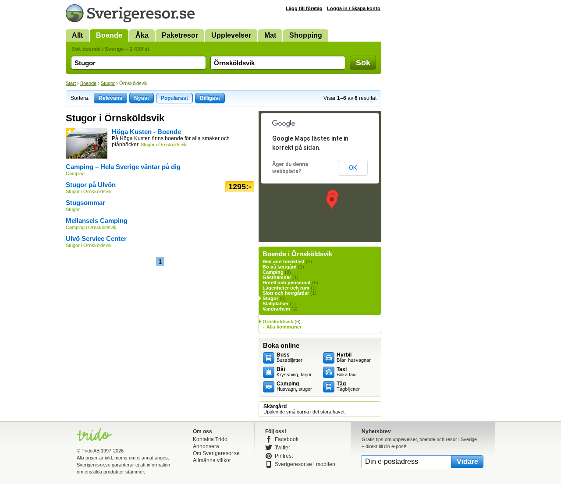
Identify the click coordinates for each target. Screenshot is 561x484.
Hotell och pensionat (287, 282)
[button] (331, 202)
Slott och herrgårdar (286, 293)
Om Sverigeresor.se (216, 453)
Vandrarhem (276, 308)
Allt (77, 35)
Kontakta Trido (210, 439)
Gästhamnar (277, 277)
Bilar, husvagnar (354, 357)
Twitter (282, 448)
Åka (142, 35)
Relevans (110, 98)
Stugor (108, 83)
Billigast (210, 98)
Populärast (174, 98)
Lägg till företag (304, 8)
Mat (270, 35)
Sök (363, 62)
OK (353, 167)
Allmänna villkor (212, 460)
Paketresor (180, 35)
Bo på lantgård (280, 266)
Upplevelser (231, 35)
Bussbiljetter (289, 357)
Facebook (286, 439)
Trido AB (90, 450)
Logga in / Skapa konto (353, 8)
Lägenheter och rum (286, 287)
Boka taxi (346, 372)
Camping (273, 272)
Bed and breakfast (284, 261)
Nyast (141, 98)
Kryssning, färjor (294, 372)
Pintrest (284, 456)
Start (71, 83)
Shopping (305, 35)
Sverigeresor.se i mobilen (305, 464)
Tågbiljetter (348, 386)
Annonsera (206, 446)
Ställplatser (275, 303)
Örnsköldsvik (278, 321)
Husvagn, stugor (294, 386)
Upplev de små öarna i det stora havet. (304, 409)
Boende (109, 35)
